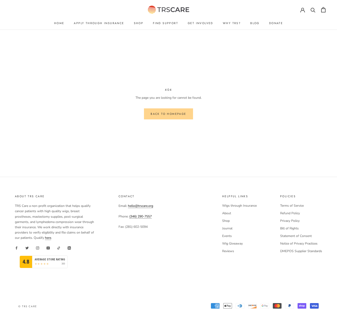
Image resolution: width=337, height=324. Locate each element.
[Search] (313, 9)
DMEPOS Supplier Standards (301, 251)
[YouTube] (48, 247)
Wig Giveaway (232, 243)
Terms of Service (292, 205)
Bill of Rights (289, 228)
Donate (276, 23)
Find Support (165, 23)
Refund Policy (290, 213)
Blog (255, 23)
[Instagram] (37, 247)
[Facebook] (16, 247)
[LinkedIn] (69, 247)
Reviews (228, 251)
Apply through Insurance (99, 23)
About (226, 213)
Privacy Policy (290, 221)
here (48, 238)
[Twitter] (27, 247)
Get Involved (200, 23)
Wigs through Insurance (239, 205)
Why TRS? (232, 23)
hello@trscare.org (140, 206)
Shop (139, 23)
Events (227, 236)
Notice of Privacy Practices (299, 243)
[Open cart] (323, 9)
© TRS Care (27, 306)
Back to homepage (168, 114)
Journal (227, 228)
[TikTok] (58, 247)
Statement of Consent (296, 236)
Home (59, 23)
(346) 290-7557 (140, 216)
